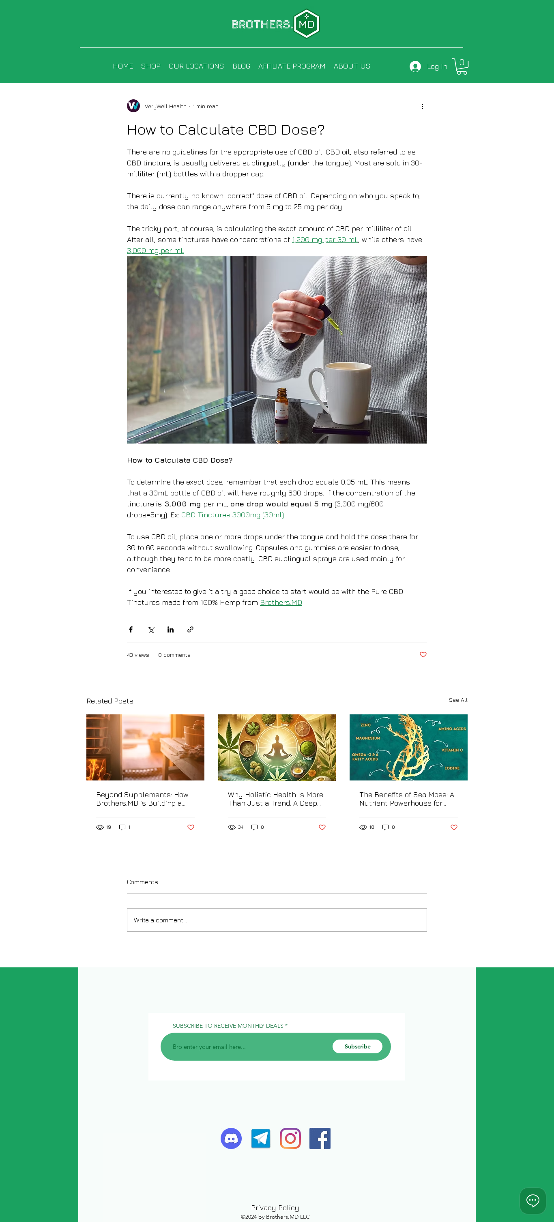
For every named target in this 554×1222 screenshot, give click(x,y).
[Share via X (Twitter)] (151, 629)
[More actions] (422, 106)
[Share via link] (190, 629)
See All (458, 699)
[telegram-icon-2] (260, 1138)
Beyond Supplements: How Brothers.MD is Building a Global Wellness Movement (142, 798)
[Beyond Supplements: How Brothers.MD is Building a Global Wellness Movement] (145, 747)
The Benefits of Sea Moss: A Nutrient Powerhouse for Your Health (406, 798)
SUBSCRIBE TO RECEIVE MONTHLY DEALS (228, 1026)
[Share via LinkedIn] (170, 629)
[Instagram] (290, 1138)
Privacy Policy (275, 1207)
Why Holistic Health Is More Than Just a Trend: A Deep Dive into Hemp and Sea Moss (275, 798)
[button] (462, 66)
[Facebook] (320, 1138)
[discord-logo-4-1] (231, 1138)
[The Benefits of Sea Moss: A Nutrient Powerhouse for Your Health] (409, 747)
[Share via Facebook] (131, 629)
